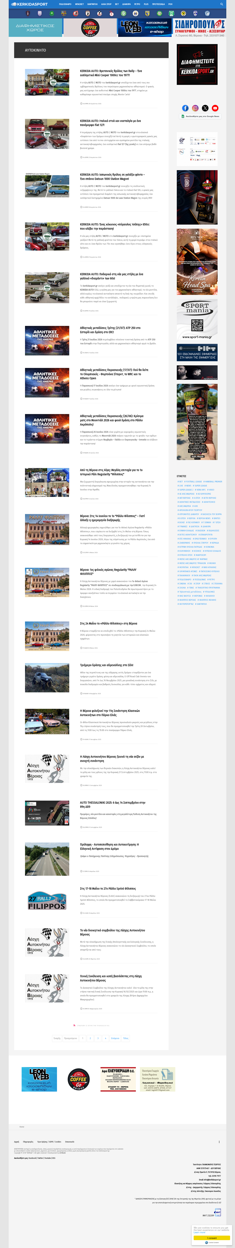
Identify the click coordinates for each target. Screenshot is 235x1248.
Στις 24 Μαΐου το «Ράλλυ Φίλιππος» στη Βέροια (108, 623)
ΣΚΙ (190, 583)
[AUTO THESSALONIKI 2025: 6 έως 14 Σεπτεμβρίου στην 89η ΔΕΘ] (47, 813)
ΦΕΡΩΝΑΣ (198, 596)
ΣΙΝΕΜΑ (182, 583)
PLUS (146, 4)
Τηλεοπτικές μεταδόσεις (190, 591)
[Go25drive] (200, 422)
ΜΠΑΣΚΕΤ (195, 567)
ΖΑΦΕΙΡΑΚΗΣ (184, 543)
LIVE (181, 485)
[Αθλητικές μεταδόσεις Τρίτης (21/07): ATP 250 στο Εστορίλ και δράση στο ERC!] (47, 340)
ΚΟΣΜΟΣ (197, 551)
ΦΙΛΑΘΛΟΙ (210, 596)
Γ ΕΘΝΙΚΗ (207, 522)
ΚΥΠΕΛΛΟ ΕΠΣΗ (185, 555)
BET (181, 481)
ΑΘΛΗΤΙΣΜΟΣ (209, 502)
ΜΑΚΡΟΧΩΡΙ (200, 555)
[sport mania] (200, 319)
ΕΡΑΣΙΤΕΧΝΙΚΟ (200, 538)
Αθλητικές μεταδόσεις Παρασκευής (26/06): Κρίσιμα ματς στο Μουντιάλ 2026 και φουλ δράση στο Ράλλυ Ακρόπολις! (111, 420)
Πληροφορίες (28, 1142)
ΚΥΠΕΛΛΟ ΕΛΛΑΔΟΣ (212, 551)
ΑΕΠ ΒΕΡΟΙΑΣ (185, 498)
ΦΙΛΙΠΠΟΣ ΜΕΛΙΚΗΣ (207, 600)
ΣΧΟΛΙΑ (182, 587)
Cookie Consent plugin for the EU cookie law (212, 1242)
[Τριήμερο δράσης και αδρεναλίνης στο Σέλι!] (47, 677)
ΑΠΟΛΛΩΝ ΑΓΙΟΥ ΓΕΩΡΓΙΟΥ (190, 510)
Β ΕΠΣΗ (182, 518)
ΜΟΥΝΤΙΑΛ (183, 567)
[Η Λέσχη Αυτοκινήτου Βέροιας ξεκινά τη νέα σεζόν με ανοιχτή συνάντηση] (47, 769)
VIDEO (211, 489)
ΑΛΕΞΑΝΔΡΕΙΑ (185, 506)
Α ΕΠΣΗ (196, 498)
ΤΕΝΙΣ (191, 587)
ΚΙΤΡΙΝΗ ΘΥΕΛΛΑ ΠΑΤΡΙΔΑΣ (190, 547)
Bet (117, 4)
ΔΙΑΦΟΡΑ (206, 526)
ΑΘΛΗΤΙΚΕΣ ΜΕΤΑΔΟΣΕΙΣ (189, 502)
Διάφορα (126, 4)
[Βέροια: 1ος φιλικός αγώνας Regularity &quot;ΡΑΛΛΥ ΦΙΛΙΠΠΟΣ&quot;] (47, 582)
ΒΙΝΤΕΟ (216, 518)
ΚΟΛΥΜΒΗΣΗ (184, 551)
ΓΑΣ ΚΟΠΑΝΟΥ (193, 522)
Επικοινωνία (69, 1142)
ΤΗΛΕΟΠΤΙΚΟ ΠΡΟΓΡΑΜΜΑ (208, 587)
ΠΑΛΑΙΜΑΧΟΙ (184, 575)
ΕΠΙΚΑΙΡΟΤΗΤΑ (206, 534)
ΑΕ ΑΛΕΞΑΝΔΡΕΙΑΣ (186, 494)
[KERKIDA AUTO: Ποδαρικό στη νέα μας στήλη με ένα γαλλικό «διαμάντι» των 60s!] (47, 287)
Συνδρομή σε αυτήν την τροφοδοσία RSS (93, 1026)
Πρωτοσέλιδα (158, 4)
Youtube (48, 1158)
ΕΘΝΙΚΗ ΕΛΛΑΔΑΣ (186, 530)
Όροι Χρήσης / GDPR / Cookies (49, 1142)
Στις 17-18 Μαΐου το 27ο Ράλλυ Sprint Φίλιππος (108, 888)
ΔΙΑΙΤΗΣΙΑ (194, 526)
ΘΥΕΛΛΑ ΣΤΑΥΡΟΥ (200, 543)
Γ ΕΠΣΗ (217, 522)
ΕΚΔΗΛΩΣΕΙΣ (213, 530)
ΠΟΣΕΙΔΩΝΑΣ (200, 579)
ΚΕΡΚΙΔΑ (215, 543)
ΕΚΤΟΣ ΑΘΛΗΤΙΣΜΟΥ (188, 534)
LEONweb (62, 1153)
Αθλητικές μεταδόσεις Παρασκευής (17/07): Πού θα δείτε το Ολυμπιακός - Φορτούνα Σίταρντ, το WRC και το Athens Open (114, 374)
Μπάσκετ (79, 4)
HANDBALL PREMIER (213, 481)
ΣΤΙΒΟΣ (206, 583)
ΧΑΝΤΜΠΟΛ (201, 604)
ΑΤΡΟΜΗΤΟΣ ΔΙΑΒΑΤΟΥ (189, 514)
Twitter (40, 1158)
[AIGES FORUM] (200, 149)
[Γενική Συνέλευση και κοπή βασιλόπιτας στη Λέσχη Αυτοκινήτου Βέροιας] (47, 988)
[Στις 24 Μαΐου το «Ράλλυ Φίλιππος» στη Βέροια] (47, 636)
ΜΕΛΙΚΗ (212, 563)
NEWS (188, 485)
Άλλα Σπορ (106, 4)
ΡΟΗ (170, 4)
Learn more (199, 1232)
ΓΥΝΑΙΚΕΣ (183, 526)
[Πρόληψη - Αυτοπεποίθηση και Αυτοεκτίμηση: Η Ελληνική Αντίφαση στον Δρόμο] (47, 859)
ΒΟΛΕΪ (182, 522)
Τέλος (125, 1038)
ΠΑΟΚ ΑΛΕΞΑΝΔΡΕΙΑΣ (202, 575)
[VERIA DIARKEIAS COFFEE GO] (200, 197)
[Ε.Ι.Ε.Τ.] (200, 352)
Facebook (32, 1158)
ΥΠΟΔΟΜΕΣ (209, 591)
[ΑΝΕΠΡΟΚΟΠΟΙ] (200, 372)
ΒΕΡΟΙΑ (191, 518)
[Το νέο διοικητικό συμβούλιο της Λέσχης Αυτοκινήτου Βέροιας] (47, 942)
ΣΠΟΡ (197, 583)
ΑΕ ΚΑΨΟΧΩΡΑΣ (204, 494)
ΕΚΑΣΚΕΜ (201, 530)
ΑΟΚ (196, 506)
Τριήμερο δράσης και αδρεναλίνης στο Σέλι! (106, 665)
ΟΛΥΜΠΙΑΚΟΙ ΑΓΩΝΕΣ (188, 571)
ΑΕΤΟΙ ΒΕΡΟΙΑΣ (209, 498)
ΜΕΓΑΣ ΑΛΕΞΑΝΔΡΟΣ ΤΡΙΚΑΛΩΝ (192, 563)
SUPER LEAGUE (200, 485)
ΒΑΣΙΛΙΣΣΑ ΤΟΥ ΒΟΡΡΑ (212, 514)
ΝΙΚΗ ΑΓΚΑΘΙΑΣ (209, 567)
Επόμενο (115, 1038)
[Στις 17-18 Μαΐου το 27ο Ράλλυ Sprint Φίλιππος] (47, 901)
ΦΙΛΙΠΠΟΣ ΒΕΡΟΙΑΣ (187, 600)
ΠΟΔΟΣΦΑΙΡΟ (185, 579)
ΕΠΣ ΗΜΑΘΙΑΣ (185, 538)
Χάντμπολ (92, 4)
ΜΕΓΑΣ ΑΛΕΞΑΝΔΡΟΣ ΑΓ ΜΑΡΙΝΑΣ (193, 559)
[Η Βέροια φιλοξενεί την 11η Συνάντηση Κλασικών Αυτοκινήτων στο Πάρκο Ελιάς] (47, 721)
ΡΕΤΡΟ (212, 579)
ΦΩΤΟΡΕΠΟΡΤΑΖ (186, 604)
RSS (53, 1158)
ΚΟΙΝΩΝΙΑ (209, 547)
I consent (212, 1238)
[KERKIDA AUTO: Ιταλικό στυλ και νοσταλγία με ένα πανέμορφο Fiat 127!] (47, 134)
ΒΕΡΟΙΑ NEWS (204, 518)
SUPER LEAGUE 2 (186, 489)
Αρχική (16, 1142)
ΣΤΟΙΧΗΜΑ (217, 583)
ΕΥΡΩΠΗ (213, 538)
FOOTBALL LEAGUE (193, 481)
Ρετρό (137, 4)
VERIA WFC (201, 489)
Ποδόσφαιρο (65, 4)
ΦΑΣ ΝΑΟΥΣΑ (185, 596)
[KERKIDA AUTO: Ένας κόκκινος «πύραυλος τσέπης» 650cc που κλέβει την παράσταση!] (47, 236)
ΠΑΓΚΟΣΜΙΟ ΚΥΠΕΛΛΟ (209, 571)
